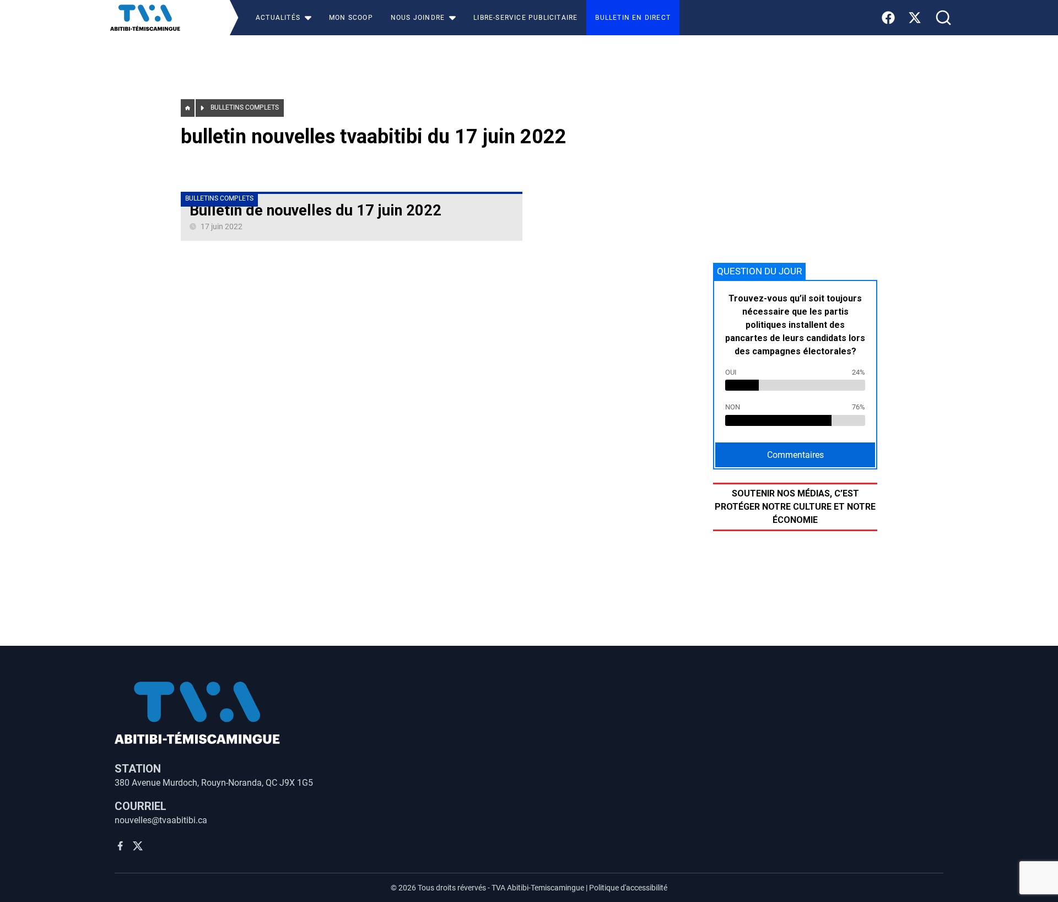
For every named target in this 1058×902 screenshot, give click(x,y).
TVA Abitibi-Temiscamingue (538, 887)
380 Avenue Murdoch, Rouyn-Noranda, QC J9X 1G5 (214, 782)
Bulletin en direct (633, 17)
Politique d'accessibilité (628, 887)
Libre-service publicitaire (525, 17)
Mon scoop (351, 17)
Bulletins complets (244, 107)
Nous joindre (418, 17)
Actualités (278, 17)
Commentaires (795, 455)
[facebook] (120, 845)
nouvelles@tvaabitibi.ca (161, 820)
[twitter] (137, 845)
